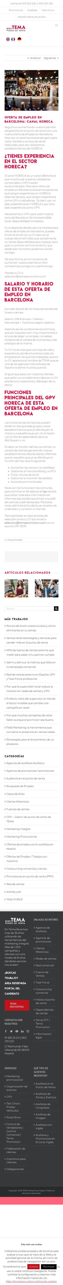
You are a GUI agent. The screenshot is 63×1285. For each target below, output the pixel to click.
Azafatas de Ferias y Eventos (46, 1095)
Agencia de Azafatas (43, 929)
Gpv (44, 491)
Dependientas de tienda (45, 1011)
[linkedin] (22, 1031)
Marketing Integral (18, 828)
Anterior (35, 58)
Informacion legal (43, 1035)
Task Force (42, 982)
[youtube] (17, 1031)
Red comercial (45, 965)
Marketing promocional (14, 1078)
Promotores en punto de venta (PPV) (30, 876)
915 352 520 (29, 3)
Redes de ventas (46, 958)
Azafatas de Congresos (43, 1106)
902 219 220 (46, 3)
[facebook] (6, 1031)
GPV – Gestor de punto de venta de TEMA (28, 819)
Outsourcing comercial (44, 991)
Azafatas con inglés (44, 1126)
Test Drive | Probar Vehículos (13, 1107)
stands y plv (13, 891)
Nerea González (15, 540)
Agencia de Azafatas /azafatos (25, 763)
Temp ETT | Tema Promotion (43, 1023)
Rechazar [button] (48, 1266)
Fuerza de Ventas (42, 974)
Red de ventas (15, 884)
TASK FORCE (14, 899)
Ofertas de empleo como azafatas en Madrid (29, 846)
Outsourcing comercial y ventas (26, 868)
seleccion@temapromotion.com (25, 522)
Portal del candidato (12, 991)
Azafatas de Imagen (43, 1116)
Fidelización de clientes (15, 1150)
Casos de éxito (15, 793)
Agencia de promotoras (43, 939)
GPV (9, 1096)
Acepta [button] (33, 1266)
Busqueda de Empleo (20, 786)
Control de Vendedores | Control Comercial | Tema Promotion (14, 1133)
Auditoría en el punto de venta (25, 778)
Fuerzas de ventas (17, 809)
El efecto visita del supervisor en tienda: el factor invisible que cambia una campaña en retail (31, 703)
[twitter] (11, 1031)
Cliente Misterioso (17, 801)
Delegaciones (15, 1169)
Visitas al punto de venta (45, 1001)
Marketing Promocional (21, 836)
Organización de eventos (16, 1088)
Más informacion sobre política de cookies (31, 1281)
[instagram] (28, 1031)
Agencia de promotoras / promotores (30, 770)
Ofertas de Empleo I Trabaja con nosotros (26, 859)
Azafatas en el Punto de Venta (46, 1085)
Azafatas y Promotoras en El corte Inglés (45, 1138)
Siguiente (50, 58)
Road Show (13, 1117)
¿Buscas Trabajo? (11, 975)
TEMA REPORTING (17, 1005)
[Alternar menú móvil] (56, 25)
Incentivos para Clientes (16, 1160)
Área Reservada (15, 983)
